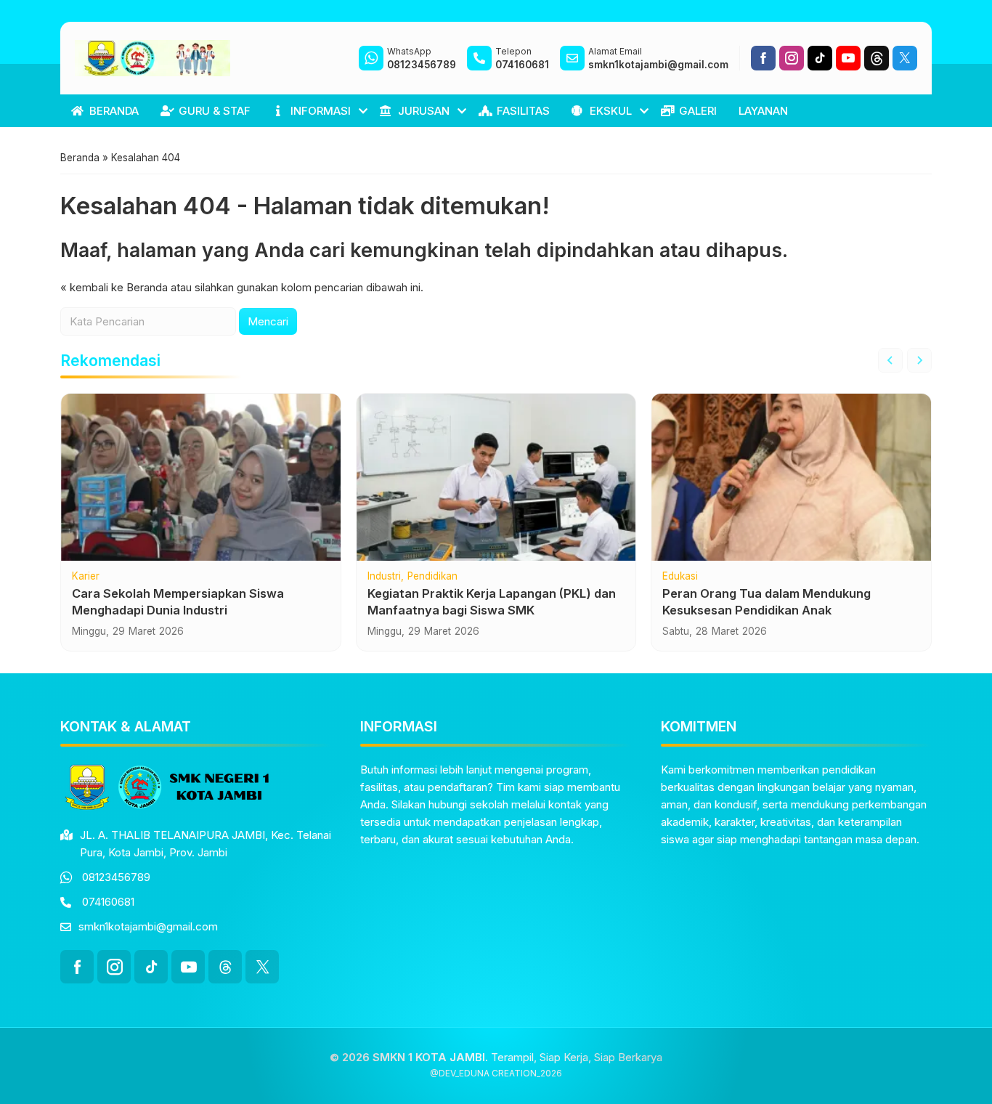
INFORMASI (320, 111)
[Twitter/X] (905, 58)
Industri (384, 577)
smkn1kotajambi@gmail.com (148, 926)
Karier (85, 577)
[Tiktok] (820, 58)
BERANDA (114, 111)
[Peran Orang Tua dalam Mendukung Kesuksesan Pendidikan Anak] (791, 477)
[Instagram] (791, 58)
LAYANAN (763, 111)
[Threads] (876, 58)
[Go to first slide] (919, 360)
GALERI (698, 111)
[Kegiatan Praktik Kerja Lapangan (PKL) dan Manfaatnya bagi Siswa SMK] (496, 477)
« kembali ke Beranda (114, 287)
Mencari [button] (268, 321)
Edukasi (680, 577)
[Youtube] (848, 58)
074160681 (108, 902)
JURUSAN (424, 111)
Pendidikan (432, 577)
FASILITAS (523, 111)
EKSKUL (611, 111)
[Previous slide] (890, 360)
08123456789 (116, 877)
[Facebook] (763, 58)
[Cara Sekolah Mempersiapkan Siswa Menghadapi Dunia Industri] (201, 477)
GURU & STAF (215, 111)
